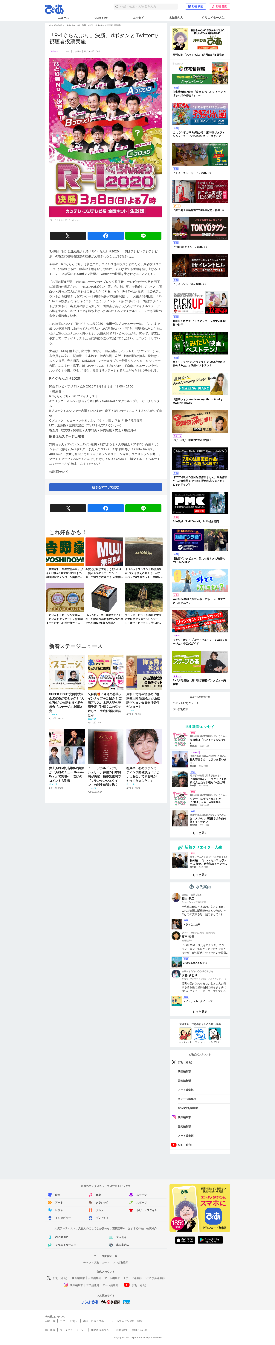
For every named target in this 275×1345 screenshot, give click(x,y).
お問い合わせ (139, 1330)
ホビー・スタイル (146, 1210)
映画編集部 (184, 1071)
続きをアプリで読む (105, 487)
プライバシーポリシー (73, 1330)
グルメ (100, 1210)
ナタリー (77, 51)
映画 (57, 1194)
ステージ (141, 1194)
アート (59, 1202)
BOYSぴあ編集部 (188, 1108)
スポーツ (141, 1202)
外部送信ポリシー (101, 1330)
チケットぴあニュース (186, 703)
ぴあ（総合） (186, 1062)
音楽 (98, 1194)
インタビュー (63, 1218)
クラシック (102, 1202)
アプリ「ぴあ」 (69, 1321)
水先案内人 (176, 17)
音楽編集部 (184, 1080)
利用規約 (121, 1330)
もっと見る (199, 833)
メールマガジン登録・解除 (127, 1321)
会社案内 (50, 1330)
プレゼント (102, 1218)
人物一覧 (50, 1321)
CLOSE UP (101, 17)
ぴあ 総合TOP (55, 25)
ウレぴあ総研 (180, 709)
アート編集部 (186, 1089)
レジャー (60, 1210)
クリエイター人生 (213, 17)
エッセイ (138, 17)
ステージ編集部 (187, 1099)
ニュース (63, 17)
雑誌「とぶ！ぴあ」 (94, 1321)
